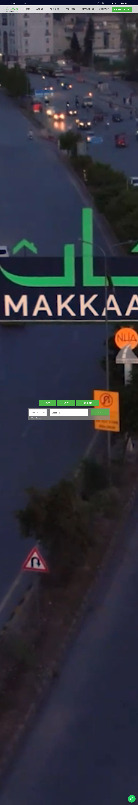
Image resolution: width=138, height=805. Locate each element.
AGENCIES (54, 9)
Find (100, 412)
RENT (66, 403)
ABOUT (39, 9)
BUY (48, 403)
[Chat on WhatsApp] (132, 799)
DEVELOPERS (88, 9)
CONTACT (104, 9)
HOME (27, 9)
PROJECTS (70, 9)
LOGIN (124, 3)
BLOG (115, 3)
